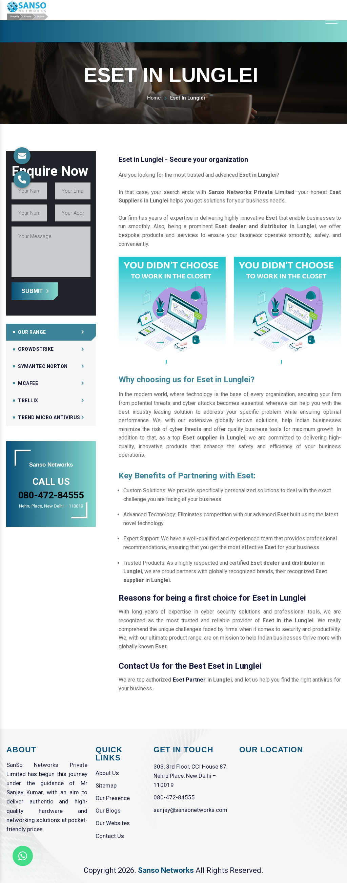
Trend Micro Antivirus (49, 417)
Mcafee (28, 383)
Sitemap (106, 785)
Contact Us (110, 836)
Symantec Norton (43, 366)
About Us (107, 773)
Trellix (28, 400)
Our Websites (113, 823)
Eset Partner (189, 679)
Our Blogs (108, 810)
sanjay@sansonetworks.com (190, 809)
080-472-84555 (174, 797)
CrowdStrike (36, 349)
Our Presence (113, 798)
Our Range (32, 332)
